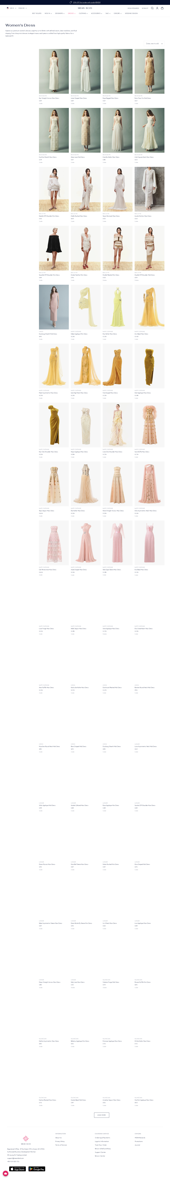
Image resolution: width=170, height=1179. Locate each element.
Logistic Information (102, 1141)
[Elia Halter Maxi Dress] (86, 484)
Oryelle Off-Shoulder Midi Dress (145, 275)
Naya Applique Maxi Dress (79, 452)
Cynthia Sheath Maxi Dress (48, 157)
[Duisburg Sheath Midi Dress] (54, 307)
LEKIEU (41, 331)
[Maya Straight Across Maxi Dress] (54, 955)
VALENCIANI (106, 980)
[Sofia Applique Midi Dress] (54, 778)
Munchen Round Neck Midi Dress (49, 746)
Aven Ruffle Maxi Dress (46, 687)
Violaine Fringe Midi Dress (111, 982)
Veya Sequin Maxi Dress (46, 511)
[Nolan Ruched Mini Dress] (118, 837)
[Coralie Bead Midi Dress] (86, 1073)
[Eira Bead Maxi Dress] (149, 542)
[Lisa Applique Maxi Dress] (149, 896)
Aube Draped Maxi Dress (79, 570)
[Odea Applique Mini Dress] (86, 307)
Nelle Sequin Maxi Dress (78, 628)
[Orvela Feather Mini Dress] (86, 248)
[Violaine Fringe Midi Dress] (118, 955)
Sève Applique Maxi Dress (111, 628)
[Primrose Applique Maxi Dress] (118, 1014)
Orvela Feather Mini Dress (79, 275)
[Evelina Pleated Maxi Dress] (54, 1073)
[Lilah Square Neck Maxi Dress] (149, 130)
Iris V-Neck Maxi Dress (110, 923)
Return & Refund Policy (103, 1148)
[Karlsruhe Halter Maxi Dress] (86, 660)
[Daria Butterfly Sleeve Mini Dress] (86, 896)
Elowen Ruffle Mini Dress (143, 982)
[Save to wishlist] (66, 52)
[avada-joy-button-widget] (5, 1173)
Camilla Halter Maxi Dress (111, 157)
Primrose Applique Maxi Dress (112, 1041)
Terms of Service (61, 1145)
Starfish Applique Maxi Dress (144, 1100)
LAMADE (137, 744)
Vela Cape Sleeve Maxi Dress (112, 570)
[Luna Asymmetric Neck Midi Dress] (149, 719)
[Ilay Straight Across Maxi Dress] (54, 71)
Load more (101, 1115)
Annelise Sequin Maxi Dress (111, 1100)
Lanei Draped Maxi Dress (79, 98)
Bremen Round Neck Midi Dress (145, 687)
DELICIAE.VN (43, 96)
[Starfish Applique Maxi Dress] (149, 1073)
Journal (137, 1145)
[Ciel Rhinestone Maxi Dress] (54, 542)
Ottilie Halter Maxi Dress (142, 1041)
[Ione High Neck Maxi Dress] (86, 366)
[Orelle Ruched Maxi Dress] (86, 189)
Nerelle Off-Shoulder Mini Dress (49, 216)
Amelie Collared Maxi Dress (79, 805)
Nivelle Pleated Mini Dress (111, 275)
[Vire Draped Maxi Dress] (118, 366)
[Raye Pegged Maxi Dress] (118, 71)
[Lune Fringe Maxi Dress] (54, 601)
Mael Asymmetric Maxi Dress (48, 393)
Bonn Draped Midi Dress (78, 746)
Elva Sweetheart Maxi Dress (144, 628)
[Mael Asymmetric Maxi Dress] (54, 366)
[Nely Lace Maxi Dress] (86, 955)
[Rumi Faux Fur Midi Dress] (149, 71)
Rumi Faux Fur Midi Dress (143, 98)
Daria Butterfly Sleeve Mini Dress (81, 923)
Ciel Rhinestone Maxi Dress (47, 570)
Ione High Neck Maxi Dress (79, 393)
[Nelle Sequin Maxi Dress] (86, 601)
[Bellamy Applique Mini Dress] (86, 1014)
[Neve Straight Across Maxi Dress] (118, 484)
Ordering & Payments (102, 1137)
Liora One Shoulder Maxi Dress (112, 452)
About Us (58, 1137)
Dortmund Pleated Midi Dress (112, 687)
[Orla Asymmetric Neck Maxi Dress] (149, 484)
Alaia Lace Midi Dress (78, 157)
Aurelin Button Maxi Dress (143, 216)
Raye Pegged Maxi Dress (110, 98)
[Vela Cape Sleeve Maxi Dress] (118, 542)
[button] (152, 8)
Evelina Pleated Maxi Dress (47, 1100)
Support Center (100, 1152)
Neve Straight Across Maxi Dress (113, 511)
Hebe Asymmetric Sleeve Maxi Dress (50, 923)
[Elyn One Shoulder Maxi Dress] (54, 425)
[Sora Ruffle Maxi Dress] (149, 425)
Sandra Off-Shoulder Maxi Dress (145, 805)
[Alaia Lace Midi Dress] (86, 130)
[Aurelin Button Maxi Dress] (149, 189)
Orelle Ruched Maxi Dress (79, 216)
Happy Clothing (76, 331)
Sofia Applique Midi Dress (47, 805)
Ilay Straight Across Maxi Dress (49, 98)
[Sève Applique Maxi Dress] (118, 601)
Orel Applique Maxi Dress (143, 393)
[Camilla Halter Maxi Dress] (118, 130)
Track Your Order (101, 1145)
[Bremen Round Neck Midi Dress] (149, 660)
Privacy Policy (60, 1141)
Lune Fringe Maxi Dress (46, 628)
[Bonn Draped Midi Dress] (86, 719)
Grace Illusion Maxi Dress (47, 864)
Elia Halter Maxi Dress (78, 511)
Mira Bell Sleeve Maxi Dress (79, 864)
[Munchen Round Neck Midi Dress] (54, 719)
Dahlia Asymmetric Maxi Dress (49, 1041)
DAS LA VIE (42, 214)
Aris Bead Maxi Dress (141, 334)
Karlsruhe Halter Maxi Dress (80, 687)
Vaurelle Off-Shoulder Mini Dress (49, 275)
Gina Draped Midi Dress (142, 864)
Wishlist (145, 8)
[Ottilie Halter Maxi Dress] (149, 1014)
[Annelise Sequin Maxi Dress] (118, 1073)
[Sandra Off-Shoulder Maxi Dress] (149, 778)
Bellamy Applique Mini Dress (80, 1041)
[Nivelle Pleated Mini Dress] (118, 248)
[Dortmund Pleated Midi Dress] (118, 660)
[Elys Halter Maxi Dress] (118, 307)
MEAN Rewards (133, 8)
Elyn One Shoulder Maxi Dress (48, 452)
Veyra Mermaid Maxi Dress (111, 216)
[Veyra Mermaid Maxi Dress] (118, 189)
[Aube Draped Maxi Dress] (86, 542)
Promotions (139, 1141)
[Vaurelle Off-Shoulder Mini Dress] (54, 248)
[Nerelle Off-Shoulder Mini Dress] (54, 189)
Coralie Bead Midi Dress (78, 1100)
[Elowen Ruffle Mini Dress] (149, 955)
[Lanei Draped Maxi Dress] (86, 71)
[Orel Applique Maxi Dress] (149, 366)
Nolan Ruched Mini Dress (111, 864)
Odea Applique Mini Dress (79, 334)
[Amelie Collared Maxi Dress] (86, 778)
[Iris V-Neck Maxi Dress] (118, 896)
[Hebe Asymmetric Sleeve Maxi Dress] (54, 896)
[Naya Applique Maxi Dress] (86, 425)
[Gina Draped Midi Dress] (149, 837)
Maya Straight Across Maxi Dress (49, 982)
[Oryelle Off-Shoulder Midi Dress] (149, 248)
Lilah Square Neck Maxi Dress (144, 157)
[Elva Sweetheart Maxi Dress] (149, 601)
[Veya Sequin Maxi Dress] (54, 484)
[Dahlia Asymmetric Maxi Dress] (54, 1014)
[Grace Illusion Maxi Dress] (54, 837)
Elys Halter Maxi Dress (110, 334)
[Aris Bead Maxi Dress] (149, 307)
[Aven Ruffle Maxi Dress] (54, 660)
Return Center (100, 1156)
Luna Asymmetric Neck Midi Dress (146, 746)
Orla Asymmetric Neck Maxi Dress (146, 511)
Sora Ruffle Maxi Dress (142, 452)
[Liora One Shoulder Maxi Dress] (118, 425)
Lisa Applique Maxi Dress (143, 923)
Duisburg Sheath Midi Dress (48, 334)
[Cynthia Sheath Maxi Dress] (54, 130)
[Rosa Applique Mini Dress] (118, 778)
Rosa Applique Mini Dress (111, 805)
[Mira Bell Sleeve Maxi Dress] (86, 837)
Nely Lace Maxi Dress (78, 982)
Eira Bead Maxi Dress (141, 570)
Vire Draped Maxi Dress (110, 393)
